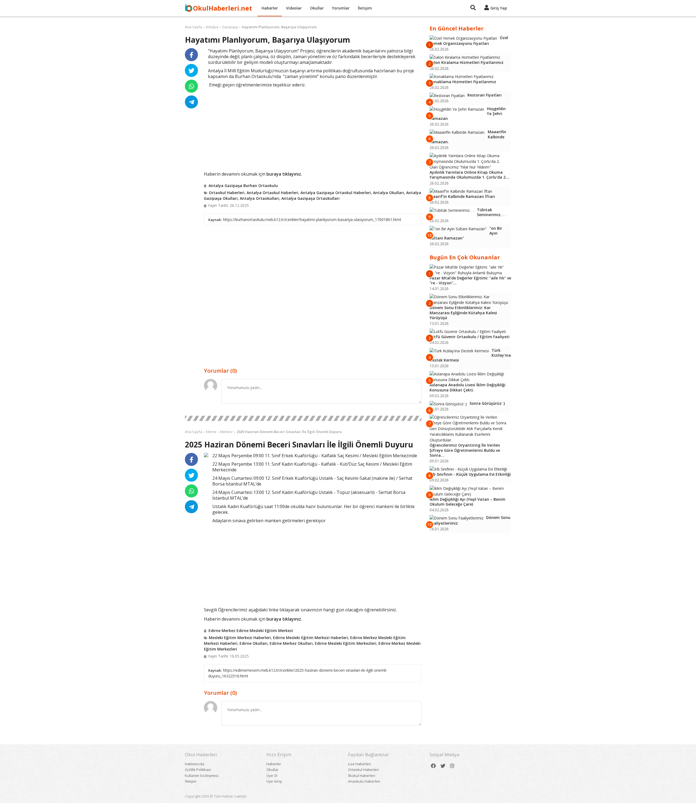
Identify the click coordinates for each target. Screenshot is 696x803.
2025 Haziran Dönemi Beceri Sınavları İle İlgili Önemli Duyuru (289, 431)
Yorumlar (341, 8)
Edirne (211, 431)
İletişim (365, 8)
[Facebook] (433, 766)
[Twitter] (443, 766)
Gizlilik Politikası (198, 769)
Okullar (317, 8)
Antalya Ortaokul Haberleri (272, 192)
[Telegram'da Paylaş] (191, 101)
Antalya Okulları (388, 192)
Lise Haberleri (359, 763)
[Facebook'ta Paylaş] (191, 54)
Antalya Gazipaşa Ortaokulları (310, 198)
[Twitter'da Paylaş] (191, 70)
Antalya (212, 26)
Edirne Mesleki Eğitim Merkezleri (345, 643)
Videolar (294, 8)
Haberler (270, 8)
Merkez (226, 431)
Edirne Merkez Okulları (291, 643)
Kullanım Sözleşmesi (202, 775)
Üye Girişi (274, 781)
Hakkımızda (194, 763)
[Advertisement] (312, 129)
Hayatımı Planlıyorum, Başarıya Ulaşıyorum (279, 26)
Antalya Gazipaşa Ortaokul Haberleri (335, 192)
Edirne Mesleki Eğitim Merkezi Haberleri (310, 637)
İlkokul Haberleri (361, 775)
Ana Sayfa (193, 26)
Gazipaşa (230, 26)
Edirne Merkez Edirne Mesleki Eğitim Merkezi (251, 630)
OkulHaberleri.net (222, 8)
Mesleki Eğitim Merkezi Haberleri (240, 637)
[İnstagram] (452, 766)
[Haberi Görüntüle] (206, 455)
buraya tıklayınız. (284, 174)
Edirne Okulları (254, 643)
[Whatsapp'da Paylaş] (191, 86)
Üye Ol (271, 775)
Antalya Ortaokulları (259, 198)
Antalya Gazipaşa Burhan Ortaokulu (243, 185)
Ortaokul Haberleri (226, 192)
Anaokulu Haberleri (364, 781)
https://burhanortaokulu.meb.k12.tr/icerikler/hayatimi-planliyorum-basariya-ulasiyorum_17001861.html (312, 219)
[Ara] (473, 8)
